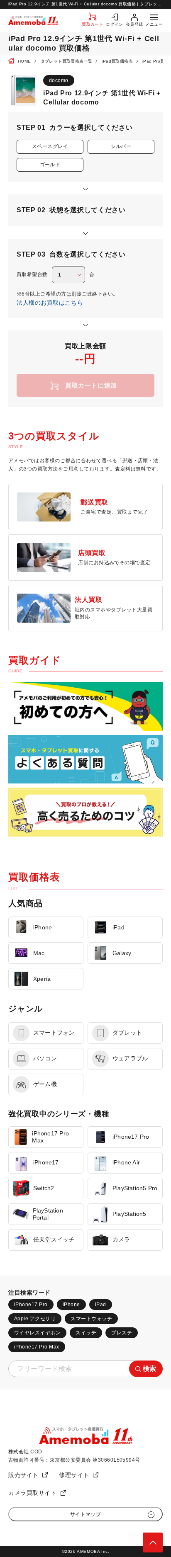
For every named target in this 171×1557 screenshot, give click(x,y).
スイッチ (86, 1333)
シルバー (121, 146)
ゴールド (50, 164)
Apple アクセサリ (35, 1319)
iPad (100, 1304)
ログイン (114, 24)
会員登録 (134, 24)
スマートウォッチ (91, 1319)
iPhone (71, 1304)
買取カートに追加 (91, 385)
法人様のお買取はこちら (50, 302)
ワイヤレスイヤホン (37, 1333)
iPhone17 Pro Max (36, 1347)
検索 (149, 1368)
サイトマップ (85, 1514)
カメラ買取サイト (32, 1492)
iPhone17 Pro (31, 1304)
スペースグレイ (50, 146)
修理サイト (74, 1475)
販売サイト (23, 1475)
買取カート (92, 24)
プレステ (121, 1333)
